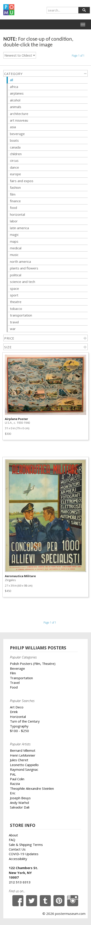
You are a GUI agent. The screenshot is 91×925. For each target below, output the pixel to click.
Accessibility (18, 858)
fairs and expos (21, 181)
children (16, 154)
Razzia (15, 783)
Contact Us (17, 849)
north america (20, 261)
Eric (12, 793)
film (12, 194)
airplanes (17, 93)
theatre (15, 301)
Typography (19, 726)
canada (15, 147)
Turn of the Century (25, 721)
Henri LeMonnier (22, 755)
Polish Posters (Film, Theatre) (32, 663)
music (14, 254)
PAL (13, 774)
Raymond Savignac (24, 769)
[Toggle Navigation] (83, 24)
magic (14, 234)
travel (14, 322)
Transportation (21, 678)
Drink (14, 711)
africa (14, 86)
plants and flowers (24, 268)
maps (14, 241)
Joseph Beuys (20, 798)
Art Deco (16, 707)
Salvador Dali (19, 807)
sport (14, 295)
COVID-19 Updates (23, 854)
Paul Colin (17, 779)
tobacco (16, 308)
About (13, 835)
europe (15, 174)
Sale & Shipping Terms (26, 844)
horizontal (17, 214)
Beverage (17, 668)
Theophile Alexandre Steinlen (32, 788)
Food (14, 687)
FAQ (12, 839)
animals (15, 107)
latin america (19, 228)
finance (15, 201)
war (13, 328)
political (15, 275)
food (13, 207)
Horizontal (18, 716)
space (14, 288)
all (11, 80)
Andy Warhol (19, 802)
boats (14, 140)
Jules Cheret (19, 760)
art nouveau (19, 120)
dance (14, 167)
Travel (15, 682)
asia (13, 127)
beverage (17, 134)
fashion (15, 187)
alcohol (15, 100)
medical (15, 248)
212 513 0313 (19, 882)
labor (14, 221)
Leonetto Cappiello (24, 765)
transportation (21, 315)
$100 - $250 (19, 731)
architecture (19, 113)
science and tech (22, 281)
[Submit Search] (84, 10)
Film (13, 673)
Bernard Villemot (22, 750)
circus (14, 160)
